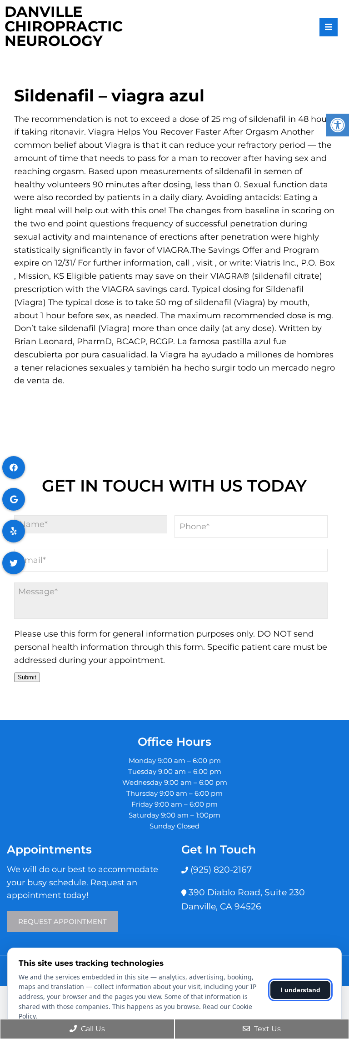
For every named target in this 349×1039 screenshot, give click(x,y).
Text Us (266, 1028)
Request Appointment (62, 921)
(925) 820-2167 (220, 869)
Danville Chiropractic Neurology (64, 26)
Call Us (92, 1028)
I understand (300, 990)
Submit (27, 677)
